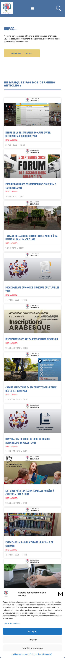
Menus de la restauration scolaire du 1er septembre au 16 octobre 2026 (27, 134)
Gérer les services (12, 623)
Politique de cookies (19, 654)
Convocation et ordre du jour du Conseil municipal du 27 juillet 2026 (27, 440)
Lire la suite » (11, 140)
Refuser (33, 639)
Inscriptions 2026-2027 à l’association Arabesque (31, 339)
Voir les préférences (33, 648)
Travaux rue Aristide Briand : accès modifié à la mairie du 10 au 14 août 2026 (31, 237)
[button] (60, 594)
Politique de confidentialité (41, 654)
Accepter (32, 631)
